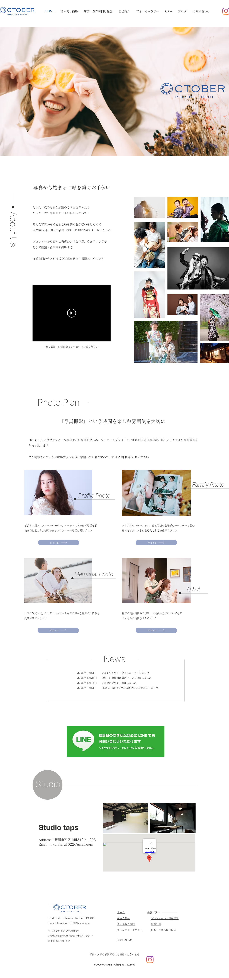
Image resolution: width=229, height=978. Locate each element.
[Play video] (71, 313)
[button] (69, 11)
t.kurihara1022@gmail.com (71, 844)
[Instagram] (150, 959)
